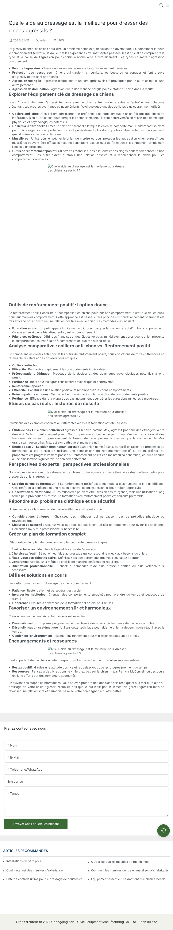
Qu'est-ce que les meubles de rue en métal (120, 861)
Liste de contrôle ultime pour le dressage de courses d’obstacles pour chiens (45, 879)
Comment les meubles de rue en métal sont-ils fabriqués (130, 870)
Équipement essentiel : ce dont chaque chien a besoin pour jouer (130, 879)
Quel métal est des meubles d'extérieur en (35, 870)
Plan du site (148, 922)
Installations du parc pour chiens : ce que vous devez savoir (26, 861)
